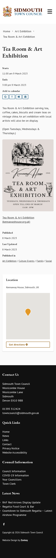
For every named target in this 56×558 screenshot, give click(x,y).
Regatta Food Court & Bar (18, 506)
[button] (28, 312)
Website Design (9, 540)
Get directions (17, 344)
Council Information (14, 471)
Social (49, 260)
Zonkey (24, 540)
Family (40, 260)
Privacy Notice (10, 448)
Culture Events (26, 260)
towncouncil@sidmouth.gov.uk (20, 413)
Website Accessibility (14, 452)
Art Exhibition (9, 260)
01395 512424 (11, 409)
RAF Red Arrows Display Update (21, 502)
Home (5, 431)
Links (5, 440)
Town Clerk (9, 483)
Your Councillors (11, 479)
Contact (7, 444)
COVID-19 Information (15, 475)
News (5, 436)
